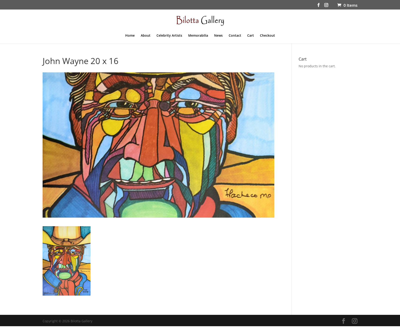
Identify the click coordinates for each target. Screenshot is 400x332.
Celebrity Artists (169, 36)
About (145, 36)
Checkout (267, 36)
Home (130, 36)
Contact (235, 36)
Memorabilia (198, 36)
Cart (250, 36)
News (218, 36)
